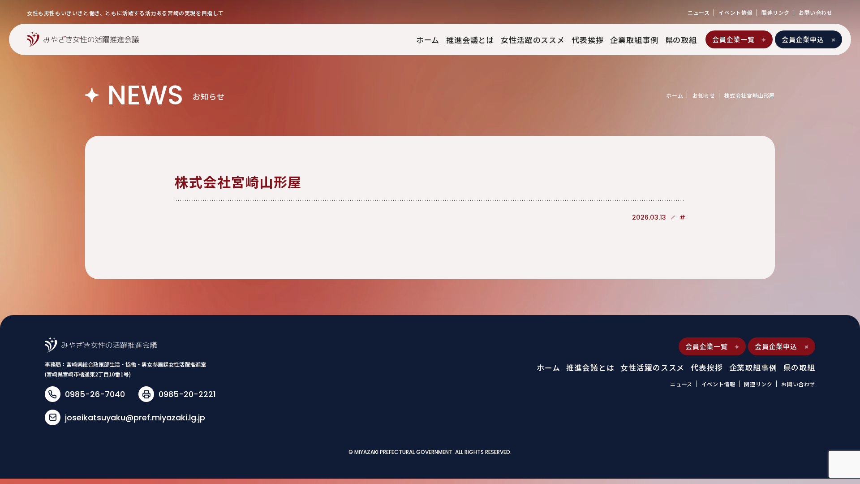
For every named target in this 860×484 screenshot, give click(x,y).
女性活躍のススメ (533, 39)
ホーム (428, 39)
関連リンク (775, 12)
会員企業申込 (803, 39)
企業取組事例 (634, 39)
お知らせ (703, 95)
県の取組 (681, 39)
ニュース (699, 12)
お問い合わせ (816, 12)
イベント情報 (735, 12)
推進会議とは (470, 39)
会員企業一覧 (733, 39)
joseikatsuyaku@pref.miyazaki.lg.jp (135, 417)
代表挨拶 (587, 39)
